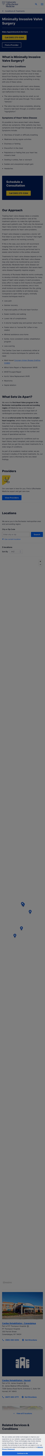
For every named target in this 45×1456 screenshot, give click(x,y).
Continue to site (22, 1453)
